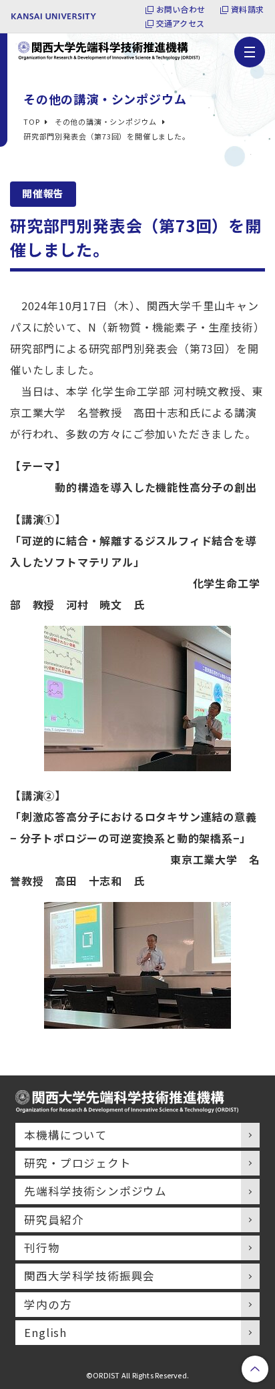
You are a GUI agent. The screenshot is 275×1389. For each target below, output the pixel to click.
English (45, 1332)
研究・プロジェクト (77, 1163)
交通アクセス (180, 23)
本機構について (65, 1135)
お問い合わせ (180, 9)
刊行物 (41, 1248)
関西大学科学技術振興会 (89, 1276)
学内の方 (47, 1304)
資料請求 (247, 9)
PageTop (255, 1369)
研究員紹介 (53, 1220)
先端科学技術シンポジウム (95, 1191)
